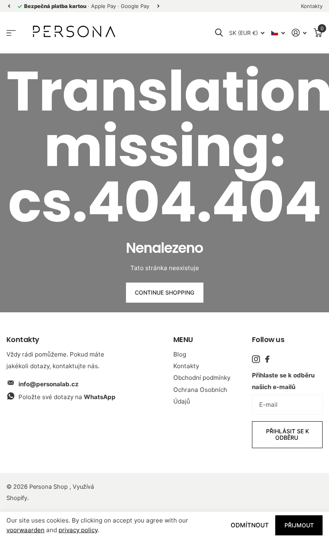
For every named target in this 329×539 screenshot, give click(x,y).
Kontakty (186, 366)
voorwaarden (25, 530)
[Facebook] (267, 359)
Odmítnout (250, 525)
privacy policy (78, 530)
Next (158, 6)
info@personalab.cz (48, 384)
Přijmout (299, 525)
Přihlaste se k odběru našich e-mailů (283, 381)
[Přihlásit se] (299, 33)
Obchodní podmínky (201, 377)
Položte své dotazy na (67, 397)
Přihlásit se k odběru (287, 434)
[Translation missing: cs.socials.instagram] (256, 359)
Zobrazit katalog (11, 32)
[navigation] (9, 6)
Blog (179, 354)
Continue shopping (164, 292)
